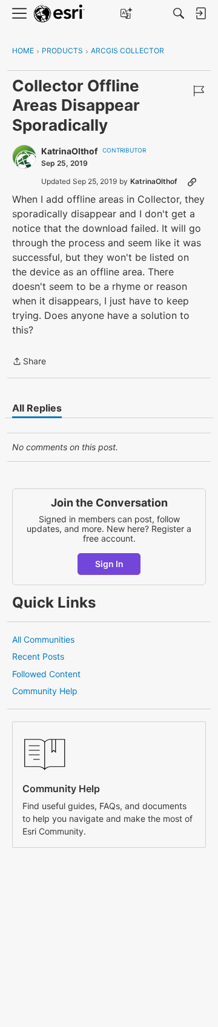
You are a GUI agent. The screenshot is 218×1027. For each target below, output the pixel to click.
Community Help (45, 691)
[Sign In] (200, 13)
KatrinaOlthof (69, 151)
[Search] (179, 13)
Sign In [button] (109, 564)
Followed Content (46, 674)
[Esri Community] (59, 14)
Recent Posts (38, 656)
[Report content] (198, 91)
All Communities (43, 639)
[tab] (37, 408)
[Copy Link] (192, 181)
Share (29, 362)
